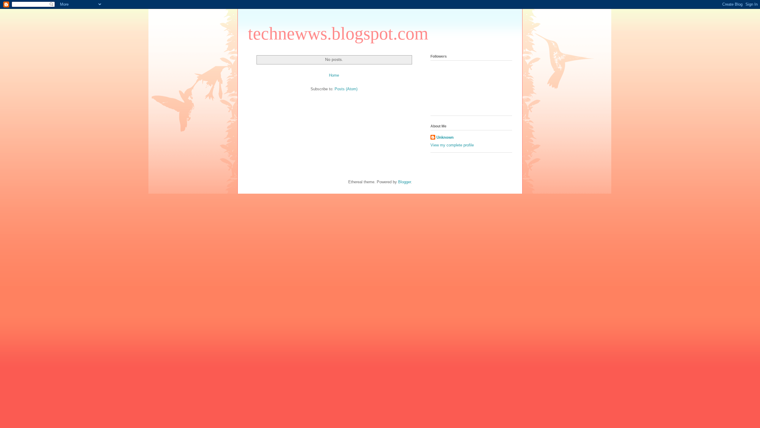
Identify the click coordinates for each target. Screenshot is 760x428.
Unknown (445, 137)
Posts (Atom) (346, 89)
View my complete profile (452, 145)
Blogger (404, 182)
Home (334, 75)
